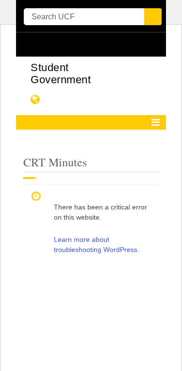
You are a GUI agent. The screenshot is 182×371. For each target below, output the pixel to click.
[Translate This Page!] (35, 99)
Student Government (61, 73)
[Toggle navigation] (155, 122)
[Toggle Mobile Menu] (156, 44)
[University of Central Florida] (90, 44)
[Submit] (153, 16)
